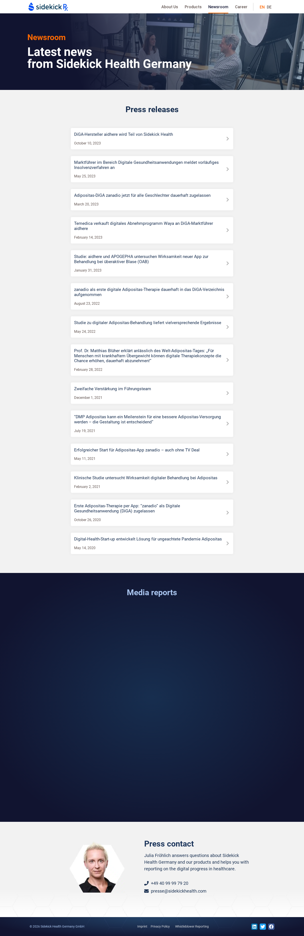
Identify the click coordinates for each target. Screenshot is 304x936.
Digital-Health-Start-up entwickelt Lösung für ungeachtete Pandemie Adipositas (148, 539)
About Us (169, 6)
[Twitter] (263, 927)
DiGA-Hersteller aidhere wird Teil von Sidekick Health (123, 134)
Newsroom (218, 6)
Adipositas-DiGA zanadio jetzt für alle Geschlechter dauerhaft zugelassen (142, 195)
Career (241, 6)
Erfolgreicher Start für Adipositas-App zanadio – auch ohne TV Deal (137, 450)
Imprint (142, 926)
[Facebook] (271, 927)
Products (193, 6)
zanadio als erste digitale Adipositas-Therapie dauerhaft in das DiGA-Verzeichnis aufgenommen (149, 292)
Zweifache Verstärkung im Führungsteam (112, 388)
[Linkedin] (254, 927)
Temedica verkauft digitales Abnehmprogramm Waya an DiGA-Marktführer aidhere (143, 226)
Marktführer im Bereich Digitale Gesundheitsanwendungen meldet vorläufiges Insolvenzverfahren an (146, 165)
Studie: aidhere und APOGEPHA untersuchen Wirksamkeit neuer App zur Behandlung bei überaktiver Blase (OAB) (141, 259)
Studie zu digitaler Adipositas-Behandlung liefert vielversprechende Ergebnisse (147, 322)
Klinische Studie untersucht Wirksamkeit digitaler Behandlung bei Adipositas (145, 477)
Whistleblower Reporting (192, 926)
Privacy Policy (160, 926)
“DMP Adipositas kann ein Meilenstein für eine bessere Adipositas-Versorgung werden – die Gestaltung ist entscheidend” (147, 419)
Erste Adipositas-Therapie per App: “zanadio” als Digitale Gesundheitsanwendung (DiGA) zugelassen (127, 508)
